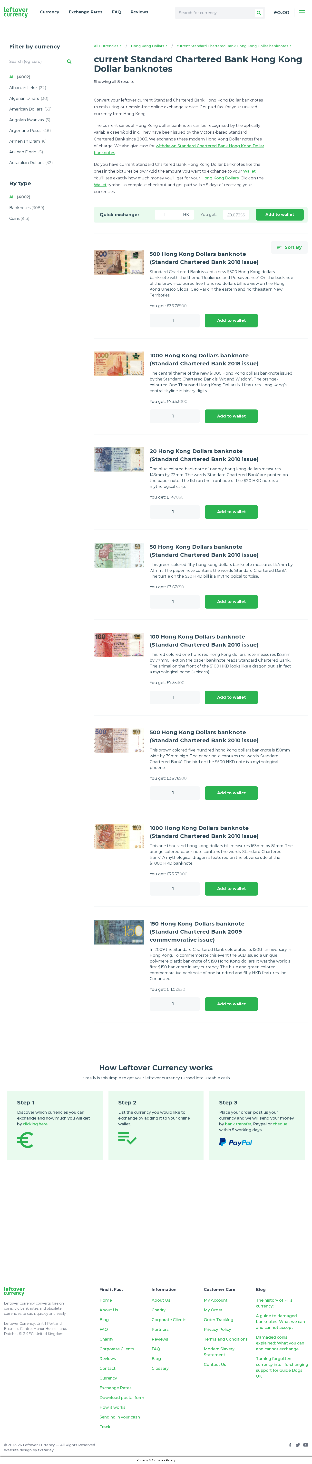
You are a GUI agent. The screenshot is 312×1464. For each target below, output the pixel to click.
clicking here (35, 1124)
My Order (213, 1310)
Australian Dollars (31, 162)
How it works (112, 1407)
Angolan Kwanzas (29, 120)
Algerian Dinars (29, 98)
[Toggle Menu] (302, 12)
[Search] (259, 13)
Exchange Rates (85, 12)
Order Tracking (218, 1319)
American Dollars (30, 109)
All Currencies (106, 46)
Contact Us (215, 1364)
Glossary (160, 1368)
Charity (106, 1339)
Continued (160, 978)
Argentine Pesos (30, 130)
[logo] (16, 12)
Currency (49, 12)
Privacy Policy (217, 1329)
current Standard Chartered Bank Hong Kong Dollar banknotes (233, 46)
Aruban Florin (26, 152)
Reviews (139, 12)
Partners (160, 1329)
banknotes (26, 207)
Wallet (249, 171)
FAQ (116, 12)
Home (105, 1300)
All (19, 77)
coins (19, 218)
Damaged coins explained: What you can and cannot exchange (280, 1343)
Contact (107, 1368)
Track (104, 1427)
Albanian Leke (27, 87)
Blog (104, 1319)
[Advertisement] (156, 1222)
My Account (215, 1300)
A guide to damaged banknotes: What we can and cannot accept (280, 1322)
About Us (108, 1310)
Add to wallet (279, 214)
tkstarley (46, 1450)
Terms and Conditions (226, 1339)
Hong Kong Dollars (148, 46)
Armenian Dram (28, 141)
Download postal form (121, 1397)
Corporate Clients (116, 1349)
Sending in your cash (119, 1417)
